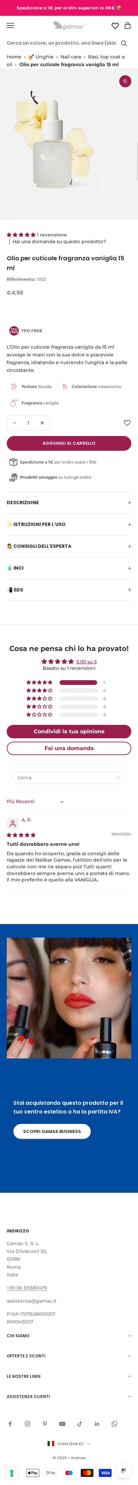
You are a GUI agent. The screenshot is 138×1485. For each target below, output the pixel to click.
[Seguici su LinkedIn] (97, 1424)
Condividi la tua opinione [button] (69, 731)
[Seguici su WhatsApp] (114, 1424)
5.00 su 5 (86, 662)
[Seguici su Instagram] (27, 1424)
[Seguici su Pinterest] (45, 1424)
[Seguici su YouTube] (62, 1424)
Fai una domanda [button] (69, 748)
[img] (21, 835)
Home (14, 57)
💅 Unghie (41, 57)
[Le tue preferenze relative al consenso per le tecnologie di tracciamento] (11, 1473)
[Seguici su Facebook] (10, 1424)
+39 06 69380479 (27, 1288)
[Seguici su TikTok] (79, 1424)
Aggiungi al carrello (69, 443)
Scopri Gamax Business (52, 1131)
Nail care (71, 57)
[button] (22, 235)
